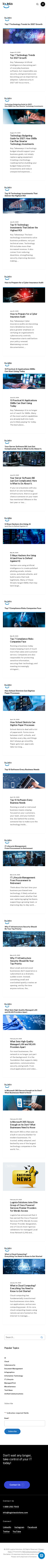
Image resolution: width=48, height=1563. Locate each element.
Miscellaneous (10, 1387)
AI (7, 364)
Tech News (11, 1166)
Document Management (16, 686)
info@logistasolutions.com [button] (15, 1512)
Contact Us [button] (15, 1485)
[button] (43, 4)
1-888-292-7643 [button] (11, 1507)
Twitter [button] (6, 1531)
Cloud (8, 1249)
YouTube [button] (17, 1531)
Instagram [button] (19, 1527)
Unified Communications (13, 1394)
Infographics (9, 1372)
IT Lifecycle (8, 1379)
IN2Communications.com (31, 1552)
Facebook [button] (32, 1527)
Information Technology (16, 19)
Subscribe (12, 1431)
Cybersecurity (12, 277)
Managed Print (10, 1383)
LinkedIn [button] (7, 1527)
